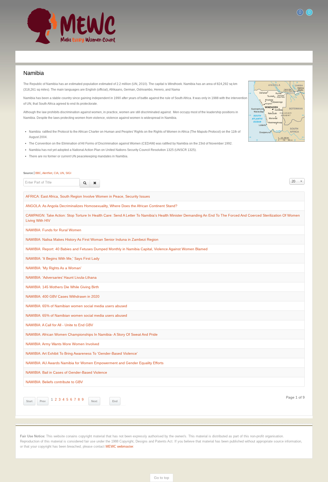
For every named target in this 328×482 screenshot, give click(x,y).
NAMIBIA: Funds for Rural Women (39, 219)
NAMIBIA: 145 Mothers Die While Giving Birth (48, 276)
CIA (42, 167)
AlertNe (32, 167)
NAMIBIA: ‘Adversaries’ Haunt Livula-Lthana (47, 267)
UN (48, 167)
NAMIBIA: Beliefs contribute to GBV (40, 371)
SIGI (54, 167)
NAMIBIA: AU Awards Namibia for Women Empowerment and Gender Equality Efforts (80, 352)
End (101, 390)
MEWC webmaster (31, 436)
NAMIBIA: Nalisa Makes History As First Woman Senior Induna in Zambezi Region (78, 229)
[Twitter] (323, 12)
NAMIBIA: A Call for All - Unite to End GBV (45, 314)
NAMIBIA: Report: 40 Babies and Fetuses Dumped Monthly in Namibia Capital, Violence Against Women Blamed (102, 238)
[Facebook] (314, 12)
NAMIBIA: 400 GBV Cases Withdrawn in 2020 (48, 286)
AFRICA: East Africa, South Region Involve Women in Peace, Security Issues (74, 191)
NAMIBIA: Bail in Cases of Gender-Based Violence (52, 362)
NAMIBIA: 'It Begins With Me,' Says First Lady (48, 248)
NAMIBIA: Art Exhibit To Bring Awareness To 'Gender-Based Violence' (68, 343)
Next (80, 390)
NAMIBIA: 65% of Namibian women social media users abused (62, 295)
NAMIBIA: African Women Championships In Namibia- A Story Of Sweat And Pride (78, 324)
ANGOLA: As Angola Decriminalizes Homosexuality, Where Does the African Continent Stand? (87, 200)
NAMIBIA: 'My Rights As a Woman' (39, 257)
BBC (23, 167)
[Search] (71, 178)
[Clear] (81, 178)
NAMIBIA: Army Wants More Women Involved (48, 333)
